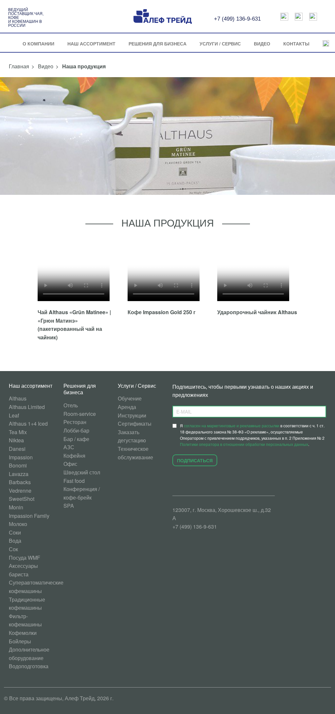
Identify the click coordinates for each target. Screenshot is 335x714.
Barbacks (20, 482)
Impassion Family (29, 515)
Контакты (296, 43)
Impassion (21, 457)
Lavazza (18, 474)
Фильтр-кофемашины (25, 620)
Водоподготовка (28, 666)
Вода (15, 540)
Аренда (127, 407)
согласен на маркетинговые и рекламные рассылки (231, 425)
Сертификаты (134, 423)
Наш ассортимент (91, 43)
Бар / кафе (76, 439)
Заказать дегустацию (132, 436)
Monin (16, 507)
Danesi (17, 448)
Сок (13, 549)
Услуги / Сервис (220, 43)
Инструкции (132, 415)
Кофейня (74, 455)
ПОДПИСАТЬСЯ (195, 460)
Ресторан (74, 422)
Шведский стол (81, 472)
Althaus (17, 398)
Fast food (74, 480)
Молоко (18, 524)
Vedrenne (20, 490)
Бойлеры (20, 641)
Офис (70, 464)
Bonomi (18, 465)
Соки (15, 532)
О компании (38, 43)
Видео (262, 43)
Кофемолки (23, 633)
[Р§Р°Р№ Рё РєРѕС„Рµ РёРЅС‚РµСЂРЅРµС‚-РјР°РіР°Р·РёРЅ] (299, 16)
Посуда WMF (24, 557)
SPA (68, 505)
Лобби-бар (76, 430)
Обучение (130, 398)
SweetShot (21, 498)
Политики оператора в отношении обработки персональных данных (244, 444)
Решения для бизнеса (157, 43)
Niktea (16, 440)
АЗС (68, 447)
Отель (70, 405)
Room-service (79, 413)
